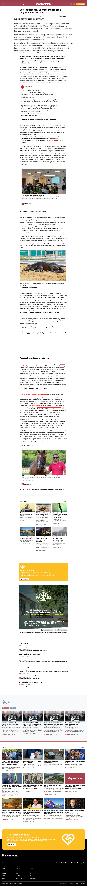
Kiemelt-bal (49, 494)
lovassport (43, 494)
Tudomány (58, 0)
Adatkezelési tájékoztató (73, 883)
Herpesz (22, 494)
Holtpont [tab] (13, 707)
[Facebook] (3, 1)
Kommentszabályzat (63, 883)
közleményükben (36, 405)
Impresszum (4, 862)
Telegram (27, 489)
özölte (59, 407)
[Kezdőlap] (43, 4)
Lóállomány (37, 494)
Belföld (22, 0)
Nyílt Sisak (25, 4)
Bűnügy (41, 0)
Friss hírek (4, 868)
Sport (54, 0)
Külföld (26, 0)
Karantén (32, 494)
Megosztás (63, 16)
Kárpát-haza (18, 875)
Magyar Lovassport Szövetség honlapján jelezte (33, 394)
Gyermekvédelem (35, 0)
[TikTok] (11, 1)
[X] (7, 1)
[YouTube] (5, 1)
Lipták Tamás (23, 16)
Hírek (28, 16)
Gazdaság (46, 0)
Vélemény (18, 0)
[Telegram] (9, 1)
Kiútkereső (72, 0)
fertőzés (26, 494)
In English (66, 0)
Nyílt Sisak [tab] (5, 707)
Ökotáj (62, 0)
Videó (30, 0)
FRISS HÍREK (8, 4)
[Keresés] (74, 4)
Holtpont (18, 868)
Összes (64, 501)
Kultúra (50, 0)
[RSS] (13, 1)
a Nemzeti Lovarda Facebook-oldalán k (47, 407)
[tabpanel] (43, 724)
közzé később (53, 140)
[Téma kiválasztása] (71, 4)
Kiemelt (14, 4)
